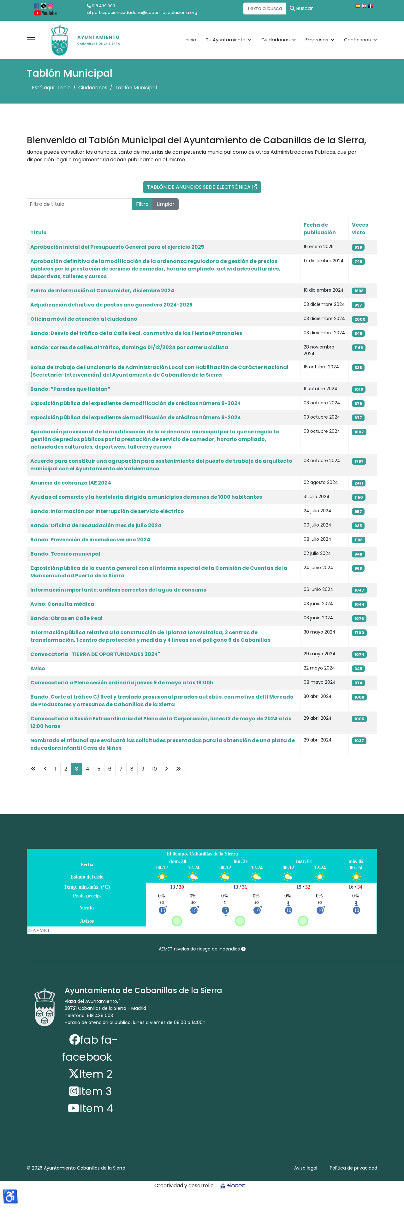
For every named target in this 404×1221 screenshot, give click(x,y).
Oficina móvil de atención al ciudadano (83, 319)
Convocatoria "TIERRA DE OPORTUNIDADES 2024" (95, 654)
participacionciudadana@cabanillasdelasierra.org (144, 12)
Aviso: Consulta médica (62, 604)
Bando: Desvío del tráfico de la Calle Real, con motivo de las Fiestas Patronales (136, 333)
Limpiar (166, 204)
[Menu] (31, 40)
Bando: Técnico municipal (65, 553)
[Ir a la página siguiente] (166, 769)
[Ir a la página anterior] (45, 769)
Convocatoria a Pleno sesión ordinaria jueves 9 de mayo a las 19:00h (121, 682)
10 (154, 768)
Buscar (304, 8)
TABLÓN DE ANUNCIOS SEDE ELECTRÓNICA (199, 187)
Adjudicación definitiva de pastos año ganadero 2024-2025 (111, 304)
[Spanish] (358, 7)
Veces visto (360, 228)
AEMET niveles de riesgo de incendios (200, 949)
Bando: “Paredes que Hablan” (70, 389)
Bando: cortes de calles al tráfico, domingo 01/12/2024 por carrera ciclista (129, 347)
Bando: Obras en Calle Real (66, 618)
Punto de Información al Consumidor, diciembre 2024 (102, 290)
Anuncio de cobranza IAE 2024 (70, 482)
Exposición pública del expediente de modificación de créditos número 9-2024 (135, 403)
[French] (371, 7)
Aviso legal (305, 1168)
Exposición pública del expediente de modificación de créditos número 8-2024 (135, 417)
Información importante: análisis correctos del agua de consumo (118, 589)
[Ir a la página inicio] (33, 769)
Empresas (317, 40)
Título (38, 232)
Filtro (142, 204)
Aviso (37, 668)
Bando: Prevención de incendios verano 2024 (90, 539)
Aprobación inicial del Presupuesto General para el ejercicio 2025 (117, 247)
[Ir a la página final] (178, 769)
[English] (365, 7)
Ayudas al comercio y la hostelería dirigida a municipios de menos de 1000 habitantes (146, 497)
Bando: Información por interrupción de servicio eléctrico (107, 511)
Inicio (190, 40)
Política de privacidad (353, 1168)
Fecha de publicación (320, 228)
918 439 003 (103, 6)
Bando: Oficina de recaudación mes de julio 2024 (95, 525)
